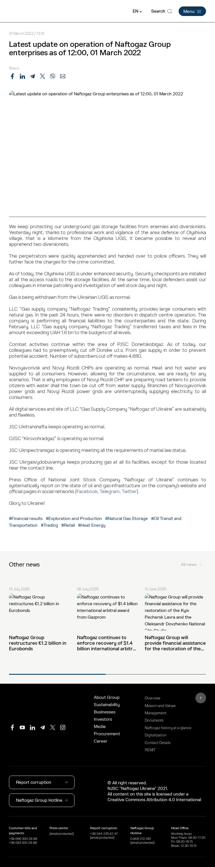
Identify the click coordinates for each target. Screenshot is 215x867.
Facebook (86, 491)
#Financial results (26, 518)
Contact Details (157, 742)
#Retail (68, 525)
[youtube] (22, 727)
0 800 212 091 (140, 839)
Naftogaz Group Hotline (39, 800)
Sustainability (107, 705)
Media (100, 726)
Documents (154, 720)
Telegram (110, 491)
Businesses (104, 712)
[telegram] (42, 727)
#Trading (50, 525)
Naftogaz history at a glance (168, 727)
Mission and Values (160, 705)
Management (155, 713)
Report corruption (33, 782)
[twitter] (52, 727)
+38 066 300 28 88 (23, 839)
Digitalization (155, 735)
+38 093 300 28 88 (23, 843)
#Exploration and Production (74, 518)
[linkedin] (32, 727)
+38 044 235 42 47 (104, 834)
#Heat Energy (92, 525)
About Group (107, 697)
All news (189, 564)
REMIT (150, 750)
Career (101, 741)
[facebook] (12, 727)
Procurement (107, 734)
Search (158, 11)
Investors (103, 719)
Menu (189, 11)
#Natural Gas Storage (126, 518)
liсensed (164, 794)
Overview (152, 698)
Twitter (129, 491)
